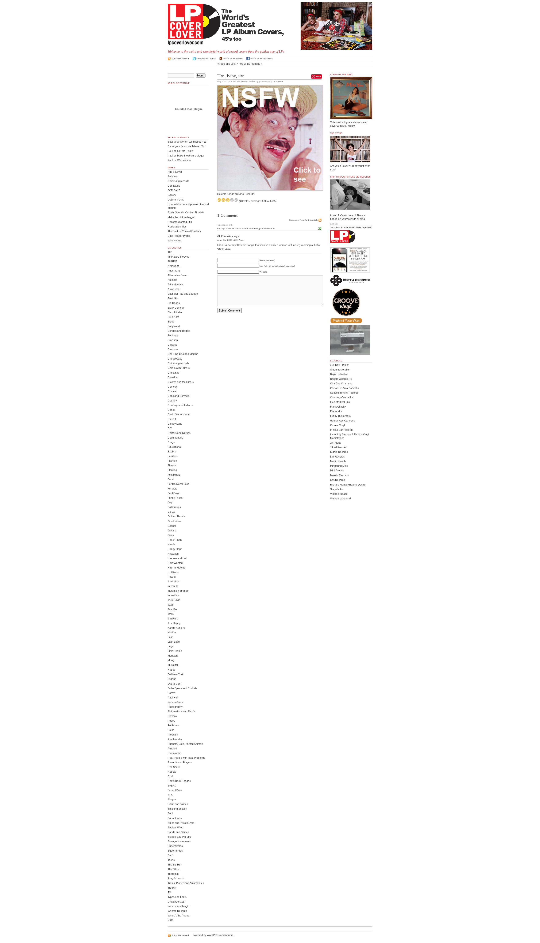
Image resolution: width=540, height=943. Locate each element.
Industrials (174, 595)
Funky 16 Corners (340, 416)
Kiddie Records (339, 452)
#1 (218, 236)
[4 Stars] (232, 200)
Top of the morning (249, 63)
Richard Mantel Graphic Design (348, 484)
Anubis (229, 935)
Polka (171, 730)
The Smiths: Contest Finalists (184, 231)
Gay (170, 502)
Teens (171, 860)
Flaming (172, 470)
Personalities (175, 702)
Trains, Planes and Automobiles (186, 883)
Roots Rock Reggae (179, 781)
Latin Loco (174, 641)
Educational (174, 446)
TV (169, 892)
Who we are (184, 160)
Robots (172, 771)
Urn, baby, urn (230, 75)
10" (169, 252)
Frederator (336, 411)
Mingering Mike (339, 465)
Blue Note (173, 317)
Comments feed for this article (303, 220)
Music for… (174, 664)
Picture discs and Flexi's (181, 711)
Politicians (174, 725)
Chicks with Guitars (179, 367)
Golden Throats (176, 516)
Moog (171, 660)
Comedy (172, 386)
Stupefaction (337, 489)
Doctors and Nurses (179, 433)
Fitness (172, 465)
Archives (173, 176)
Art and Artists (175, 284)
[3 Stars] (228, 200)
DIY (170, 428)
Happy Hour (175, 549)
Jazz (170, 604)
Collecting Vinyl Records (344, 392)
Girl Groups (174, 507)
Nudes (252, 81)
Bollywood (174, 326)
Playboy (172, 716)
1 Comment (278, 81)
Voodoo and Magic (178, 906)
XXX (170, 920)
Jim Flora (173, 618)
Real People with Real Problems (186, 757)
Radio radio (174, 753)
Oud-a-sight (174, 683)
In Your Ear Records (341, 429)
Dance (171, 409)
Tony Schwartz (176, 878)
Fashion (172, 460)
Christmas (173, 372)
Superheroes (175, 850)
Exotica (172, 451)
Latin (170, 637)
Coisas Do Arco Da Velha (344, 388)
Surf (170, 855)
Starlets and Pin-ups (179, 836)
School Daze (175, 790)
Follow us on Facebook (261, 59)
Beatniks (173, 298)
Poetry (171, 720)
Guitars (172, 530)
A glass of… (174, 266)
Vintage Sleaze (339, 493)
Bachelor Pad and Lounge (183, 293)
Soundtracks (175, 818)
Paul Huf (173, 697)
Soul (170, 813)
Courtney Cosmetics (341, 397)
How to (172, 576)
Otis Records (337, 480)
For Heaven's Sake (178, 484)
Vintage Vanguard (340, 498)
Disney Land (175, 423)
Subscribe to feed (180, 59)
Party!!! (172, 693)
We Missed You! (198, 141)
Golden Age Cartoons (342, 420)
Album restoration (340, 369)
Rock (171, 776)
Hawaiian (173, 553)
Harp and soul (227, 63)
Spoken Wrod (175, 827)
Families (172, 456)
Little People (241, 81)
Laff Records (337, 456)
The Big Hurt (175, 864)
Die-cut (172, 419)
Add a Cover (175, 171)
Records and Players (180, 762)
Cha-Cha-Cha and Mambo (183, 354)
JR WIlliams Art (338, 447)
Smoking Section (177, 808)
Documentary (175, 437)
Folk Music (174, 474)
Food (171, 479)
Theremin (173, 873)
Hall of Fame (175, 539)
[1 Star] (219, 200)
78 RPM (172, 261)
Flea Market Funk (340, 402)
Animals (172, 279)
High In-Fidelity (176, 567)
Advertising (174, 270)
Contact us (174, 185)
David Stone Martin (179, 414)
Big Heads (174, 303)
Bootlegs (173, 335)
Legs (170, 646)
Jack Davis (174, 600)
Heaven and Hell (177, 558)
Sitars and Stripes (178, 804)
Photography (175, 706)
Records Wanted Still (180, 222)
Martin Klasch (338, 461)
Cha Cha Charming (341, 383)
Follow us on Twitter (205, 59)
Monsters (173, 655)
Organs (172, 679)
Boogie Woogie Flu (341, 378)
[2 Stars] (223, 200)
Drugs (171, 442)
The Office (173, 869)
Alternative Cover (178, 275)
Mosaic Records (339, 475)
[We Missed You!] (351, 115)
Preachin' (173, 734)
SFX (170, 794)
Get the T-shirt (185, 151)
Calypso (172, 344)
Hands (171, 544)
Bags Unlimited (339, 374)
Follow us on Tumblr (232, 59)
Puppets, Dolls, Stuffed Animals (185, 743)
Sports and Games (178, 832)
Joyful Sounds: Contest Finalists (186, 212)
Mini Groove (337, 470)
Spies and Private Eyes (181, 822)
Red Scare (174, 767)
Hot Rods (173, 572)
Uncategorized (176, 901)
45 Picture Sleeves (178, 256)
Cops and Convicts (178, 396)
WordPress (213, 935)
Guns (171, 535)
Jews (171, 614)
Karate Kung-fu (176, 627)
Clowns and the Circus (181, 382)
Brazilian (173, 340)
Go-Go (171, 511)
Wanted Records (177, 911)
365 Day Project (339, 365)
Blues (171, 321)
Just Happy (174, 623)
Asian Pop (174, 289)
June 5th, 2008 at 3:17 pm (230, 240)
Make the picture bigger (190, 155)
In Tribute (173, 586)
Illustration (174, 581)
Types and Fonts (177, 897)
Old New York (175, 674)
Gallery (172, 195)
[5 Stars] (236, 200)
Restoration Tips (177, 226)
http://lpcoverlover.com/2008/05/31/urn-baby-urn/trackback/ (246, 228)
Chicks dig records (178, 181)
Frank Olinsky (338, 406)
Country (172, 400)
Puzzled (172, 748)
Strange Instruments (179, 841)
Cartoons (173, 349)
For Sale (172, 488)
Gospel (172, 525)
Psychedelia (175, 739)
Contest (172, 391)
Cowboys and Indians (180, 405)
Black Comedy (176, 307)
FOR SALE (174, 190)
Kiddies (172, 632)
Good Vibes (174, 521)
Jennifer (172, 609)
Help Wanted (175, 563)
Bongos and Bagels (179, 330)
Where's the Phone (178, 915)
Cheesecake (175, 358)
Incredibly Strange (178, 590)
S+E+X (172, 785)
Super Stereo (175, 846)
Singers (172, 799)
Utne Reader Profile (179, 235)
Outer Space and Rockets (182, 688)
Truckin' (172, 887)
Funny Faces (175, 497)
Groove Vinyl (337, 425)
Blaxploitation (175, 312)
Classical (173, 377)
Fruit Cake (174, 493)
